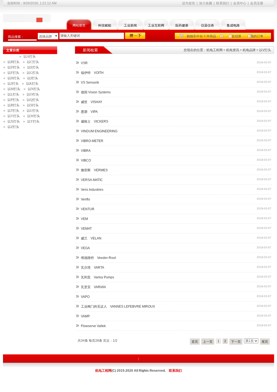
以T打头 (13, 111)
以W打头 (33, 116)
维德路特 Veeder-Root (98, 258)
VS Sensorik (91, 82)
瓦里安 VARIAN (93, 287)
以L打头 (13, 94)
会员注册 (256, 3)
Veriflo (87, 199)
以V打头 (265, 50)
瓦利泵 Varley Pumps (97, 277)
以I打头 (32, 78)
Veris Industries (94, 190)
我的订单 (256, 36)
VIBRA (86, 151)
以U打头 (33, 111)
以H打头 (14, 78)
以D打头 (14, 67)
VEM (86, 219)
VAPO (85, 297)
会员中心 (239, 3)
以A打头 (30, 56)
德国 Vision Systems (97, 92)
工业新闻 (130, 25)
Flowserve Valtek (93, 326)
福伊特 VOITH (92, 73)
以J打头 (13, 83)
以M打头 (14, 89)
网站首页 (78, 25)
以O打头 (33, 94)
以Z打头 (13, 127)
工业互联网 (156, 25)
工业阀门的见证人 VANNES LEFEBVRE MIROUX (118, 306)
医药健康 (181, 25)
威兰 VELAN (91, 238)
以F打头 (13, 73)
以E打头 (33, 67)
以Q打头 (33, 100)
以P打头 (13, 100)
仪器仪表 (207, 25)
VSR (84, 63)
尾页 (265, 342)
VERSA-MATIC (92, 180)
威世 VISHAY (91, 102)
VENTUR (87, 209)
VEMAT (86, 228)
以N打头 (34, 89)
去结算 (236, 36)
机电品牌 (249, 50)
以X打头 (14, 121)
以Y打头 (33, 121)
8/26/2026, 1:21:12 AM (40, 3)
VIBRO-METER (92, 141)
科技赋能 (104, 25)
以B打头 (13, 62)
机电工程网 (214, 50)
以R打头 (13, 105)
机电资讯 (232, 50)
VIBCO (86, 160)
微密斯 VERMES (94, 170)
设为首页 (188, 3)
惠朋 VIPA (89, 112)
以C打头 (33, 62)
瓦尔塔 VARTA (92, 267)
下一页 (236, 342)
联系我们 (222, 3)
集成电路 (233, 25)
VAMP (85, 316)
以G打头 (33, 73)
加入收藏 (205, 3)
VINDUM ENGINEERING (99, 131)
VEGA (85, 248)
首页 (195, 342)
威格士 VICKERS (94, 121)
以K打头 (32, 83)
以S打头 (33, 105)
